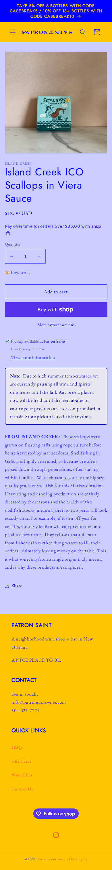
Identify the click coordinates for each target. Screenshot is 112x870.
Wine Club (21, 775)
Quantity (13, 244)
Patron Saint (47, 859)
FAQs (16, 747)
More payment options (56, 324)
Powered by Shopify (72, 859)
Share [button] (17, 586)
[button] (13, 32)
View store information (33, 357)
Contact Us (22, 789)
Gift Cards (21, 761)
